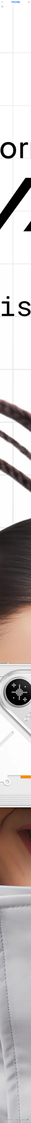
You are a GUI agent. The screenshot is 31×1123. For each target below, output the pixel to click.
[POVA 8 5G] (15, 1122)
